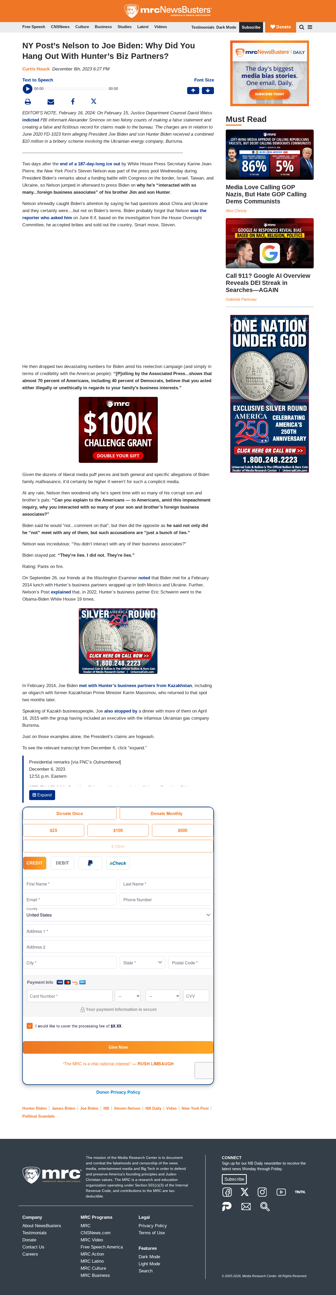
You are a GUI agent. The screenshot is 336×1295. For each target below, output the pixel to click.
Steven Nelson (127, 1108)
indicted (30, 119)
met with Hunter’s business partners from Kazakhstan (135, 685)
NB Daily (153, 1108)
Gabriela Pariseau (241, 299)
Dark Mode (226, 27)
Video (171, 1108)
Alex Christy (236, 210)
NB (106, 1108)
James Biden (63, 1108)
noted (144, 577)
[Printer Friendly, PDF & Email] (51, 102)
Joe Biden (89, 1108)
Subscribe (251, 27)
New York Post (195, 1108)
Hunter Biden (34, 1108)
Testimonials (202, 27)
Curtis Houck (36, 68)
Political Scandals (38, 1116)
